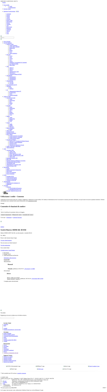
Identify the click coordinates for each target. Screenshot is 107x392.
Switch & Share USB (11, 166)
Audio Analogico (13, 45)
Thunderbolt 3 (12, 77)
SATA (10, 94)
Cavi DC (11, 82)
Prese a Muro (9, 134)
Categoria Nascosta (17, 217)
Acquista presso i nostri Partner (8, 250)
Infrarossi (11, 113)
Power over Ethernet (11, 172)
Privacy (5, 351)
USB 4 (11, 70)
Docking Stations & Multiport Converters (15, 160)
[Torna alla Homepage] (1, 36)
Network (8, 54)
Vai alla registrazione (5, 245)
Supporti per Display (11, 139)
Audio (10, 99)
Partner (4, 2)
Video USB (12, 156)
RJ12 (10, 87)
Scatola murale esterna (14, 138)
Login (10, 6)
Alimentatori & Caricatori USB (13, 164)
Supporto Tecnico (7, 359)
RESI (4, 325)
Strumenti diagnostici (11, 133)
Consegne (5, 324)
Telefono (11, 88)
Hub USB (8, 159)
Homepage (9, 217)
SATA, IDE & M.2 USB (15, 154)
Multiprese (8, 184)
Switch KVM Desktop (11, 177)
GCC (7, 32)
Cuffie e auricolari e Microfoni (13, 146)
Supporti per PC (13, 143)
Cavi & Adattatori (7, 42)
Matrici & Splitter (10, 128)
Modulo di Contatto (8, 356)
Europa (8, 23)
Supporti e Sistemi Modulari (15, 142)
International (9, 21)
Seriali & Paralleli (13, 95)
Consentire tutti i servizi (28, 214)
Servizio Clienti (7, 9)
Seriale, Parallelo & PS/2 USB (16, 155)
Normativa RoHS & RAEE (9, 360)
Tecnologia (6, 349)
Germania (8, 13)
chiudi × (104, 387)
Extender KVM (10, 176)
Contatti (5, 328)
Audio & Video (10, 44)
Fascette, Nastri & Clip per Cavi (13, 190)
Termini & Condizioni (8, 350)
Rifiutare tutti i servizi (16, 214)
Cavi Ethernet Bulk (13, 63)
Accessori (5, 185)
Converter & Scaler (10, 97)
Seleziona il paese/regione (9, 11)
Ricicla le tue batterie (8, 362)
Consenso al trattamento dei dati (10, 353)
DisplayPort (12, 48)
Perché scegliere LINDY (9, 334)
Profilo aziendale (7, 333)
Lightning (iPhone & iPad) (15, 74)
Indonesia (8, 28)
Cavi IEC (11, 83)
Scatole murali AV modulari (15, 137)
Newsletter (5, 346)
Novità (5, 345)
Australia (8, 24)
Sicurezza (8, 186)
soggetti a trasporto (21, 373)
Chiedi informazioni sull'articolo (10, 255)
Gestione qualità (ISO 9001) (9, 340)
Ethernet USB (12, 152)
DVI (10, 49)
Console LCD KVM (11, 180)
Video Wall (9, 130)
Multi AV (11, 126)
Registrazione (12, 7)
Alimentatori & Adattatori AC (13, 183)
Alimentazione (9, 80)
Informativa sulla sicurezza (10, 257)
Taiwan (8, 30)
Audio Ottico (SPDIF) (14, 46)
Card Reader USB (10, 163)
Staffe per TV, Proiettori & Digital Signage (19, 141)
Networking (6, 167)
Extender (8, 105)
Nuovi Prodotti (6, 41)
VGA (10, 52)
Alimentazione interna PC (15, 91)
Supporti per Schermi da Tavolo (16, 145)
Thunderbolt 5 (12, 79)
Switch (8, 122)
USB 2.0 (11, 67)
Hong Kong (9, 27)
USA (7, 33)
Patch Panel (9, 171)
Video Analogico (13, 53)
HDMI (10, 50)
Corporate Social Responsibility (10, 336)
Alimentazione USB (14, 71)
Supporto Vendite (7, 358)
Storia (4, 337)
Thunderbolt (9, 75)
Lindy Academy (5, 192)
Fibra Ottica (12, 65)
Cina (7, 25)
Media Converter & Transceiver (13, 169)
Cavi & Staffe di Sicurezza (15, 188)
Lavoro (5, 338)
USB (7, 66)
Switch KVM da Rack (11, 179)
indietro (2, 226)
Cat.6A (11, 58)
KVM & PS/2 (12, 92)
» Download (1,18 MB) (29, 268)
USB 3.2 (11, 69)
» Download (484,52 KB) (37, 278)
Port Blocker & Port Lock (15, 189)
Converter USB (10, 150)
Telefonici (8, 86)
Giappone (8, 29)
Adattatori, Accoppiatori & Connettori (18, 62)
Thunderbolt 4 (12, 78)
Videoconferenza (10, 147)
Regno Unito (9, 20)
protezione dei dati (32, 201)
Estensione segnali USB (11, 158)
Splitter (8, 116)
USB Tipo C (12, 73)
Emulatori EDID (10, 132)
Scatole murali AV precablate (16, 135)
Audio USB (12, 151)
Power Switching (10, 173)
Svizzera (8, 19)
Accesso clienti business (6, 240)
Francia (8, 15)
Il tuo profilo (6, 5)
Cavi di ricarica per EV (11, 84)
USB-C (11, 109)
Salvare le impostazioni (6, 214)
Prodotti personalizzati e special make (12, 329)
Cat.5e (10, 56)
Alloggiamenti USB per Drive (13, 162)
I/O (7, 90)
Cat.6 (10, 57)
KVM (4, 175)
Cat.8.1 (11, 61)
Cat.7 (10, 60)
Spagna (8, 16)
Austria (8, 17)
